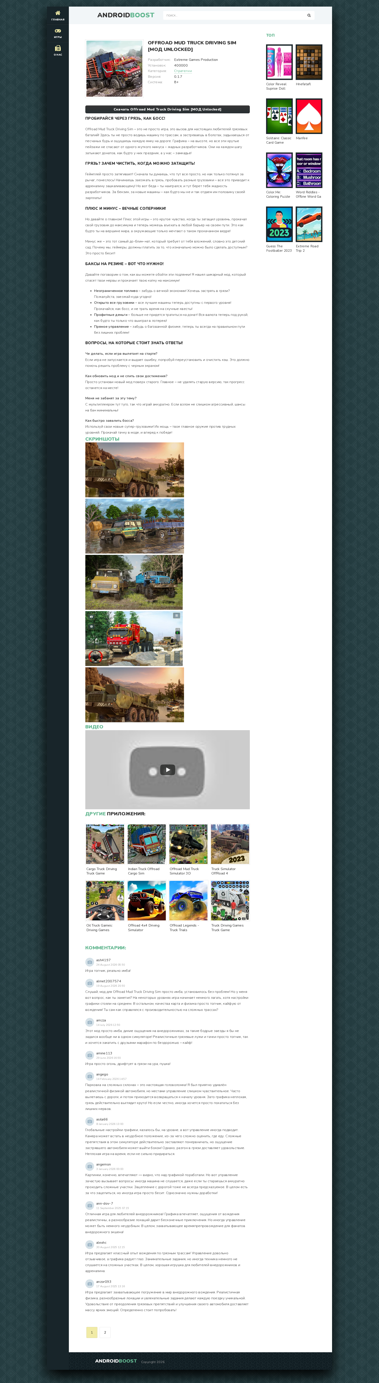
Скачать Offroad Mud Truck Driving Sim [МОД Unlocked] (168, 109)
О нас (58, 54)
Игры (58, 37)
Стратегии (183, 71)
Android (125, 15)
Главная (57, 19)
